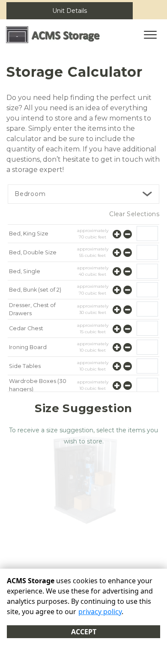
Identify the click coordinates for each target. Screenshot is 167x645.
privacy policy (100, 611)
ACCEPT (83, 631)
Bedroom (30, 194)
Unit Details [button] (69, 11)
